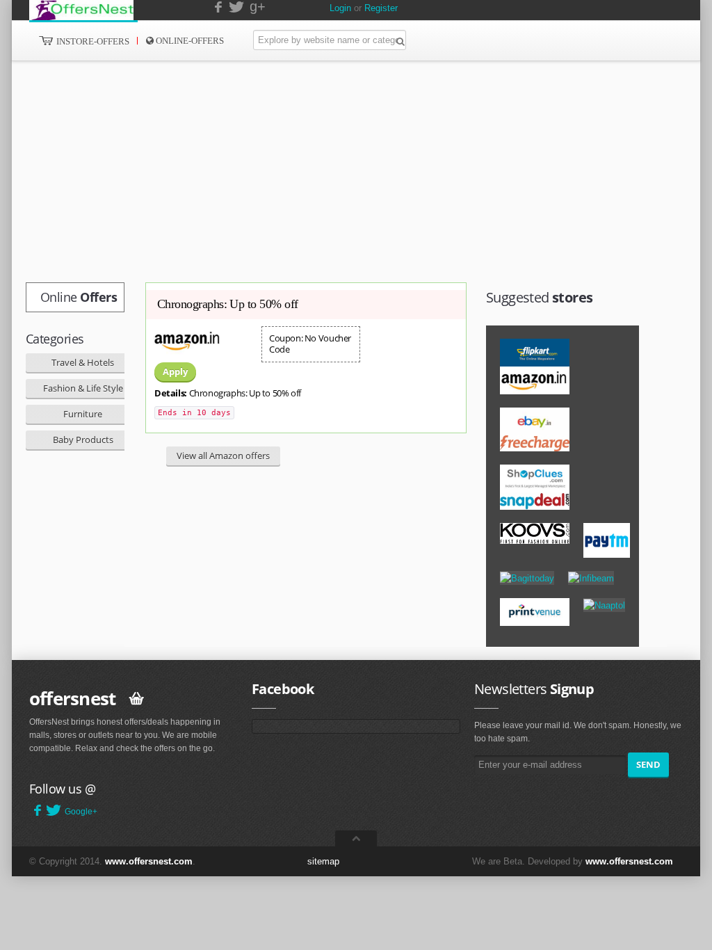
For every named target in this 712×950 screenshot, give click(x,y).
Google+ (81, 811)
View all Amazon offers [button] (223, 455)
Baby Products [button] (83, 439)
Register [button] (381, 8)
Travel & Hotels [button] (82, 362)
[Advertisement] (325, 171)
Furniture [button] (82, 414)
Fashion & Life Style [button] (83, 388)
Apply (175, 371)
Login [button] (340, 8)
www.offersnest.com (149, 861)
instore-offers (91, 41)
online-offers (189, 40)
